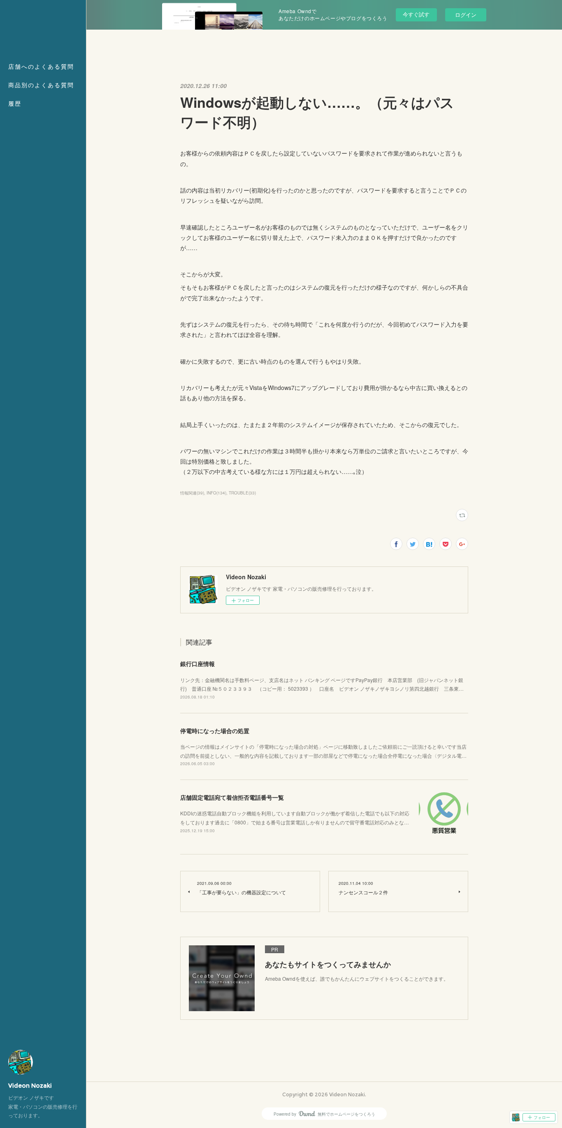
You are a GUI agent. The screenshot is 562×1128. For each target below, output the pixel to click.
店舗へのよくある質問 (41, 66)
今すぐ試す (416, 14)
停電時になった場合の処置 (214, 730)
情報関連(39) (192, 493)
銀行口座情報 (197, 663)
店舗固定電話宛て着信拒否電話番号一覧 (232, 797)
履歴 (14, 103)
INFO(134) (216, 493)
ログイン (465, 15)
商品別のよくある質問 (41, 85)
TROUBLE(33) (242, 493)
